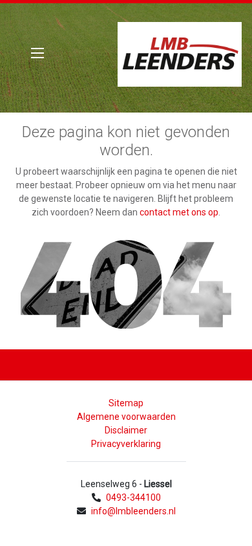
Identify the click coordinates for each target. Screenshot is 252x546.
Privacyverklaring (126, 444)
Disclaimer (126, 430)
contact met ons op (179, 212)
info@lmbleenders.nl (133, 511)
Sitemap (126, 403)
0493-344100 (133, 497)
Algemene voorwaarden (126, 416)
